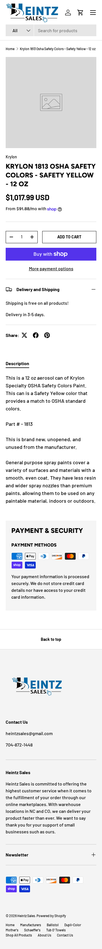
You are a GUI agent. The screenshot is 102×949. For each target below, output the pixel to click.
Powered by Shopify (51, 916)
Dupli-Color (72, 925)
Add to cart (69, 236)
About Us (44, 935)
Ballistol (53, 925)
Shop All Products (19, 935)
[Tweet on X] (24, 335)
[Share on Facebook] (35, 335)
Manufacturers (30, 925)
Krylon (11, 156)
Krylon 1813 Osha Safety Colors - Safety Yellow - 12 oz (57, 48)
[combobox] (51, 30)
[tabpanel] (51, 443)
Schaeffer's (32, 930)
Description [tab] (17, 363)
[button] (80, 12)
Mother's (12, 930)
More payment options (51, 268)
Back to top (51, 639)
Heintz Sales (26, 916)
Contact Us (65, 935)
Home (10, 48)
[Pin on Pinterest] (47, 335)
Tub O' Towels (56, 930)
